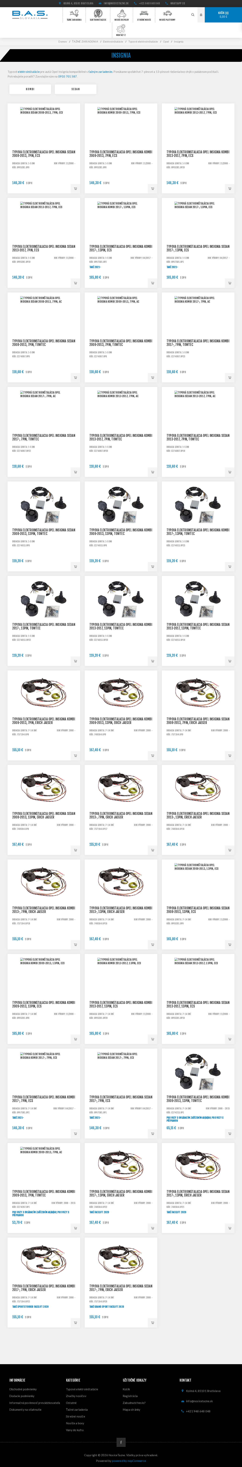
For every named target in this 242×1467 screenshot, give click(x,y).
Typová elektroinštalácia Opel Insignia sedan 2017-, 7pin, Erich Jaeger (120, 1288)
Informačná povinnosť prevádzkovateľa (34, 1402)
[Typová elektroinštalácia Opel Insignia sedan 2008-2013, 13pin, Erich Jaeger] (44, 801)
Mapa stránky (131, 1409)
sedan (75, 89)
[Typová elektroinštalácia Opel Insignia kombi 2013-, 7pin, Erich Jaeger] (44, 895)
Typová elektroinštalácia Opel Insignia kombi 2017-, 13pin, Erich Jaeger (120, 1193)
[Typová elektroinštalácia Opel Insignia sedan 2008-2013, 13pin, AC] (44, 517)
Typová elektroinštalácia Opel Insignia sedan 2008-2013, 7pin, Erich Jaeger (198, 721)
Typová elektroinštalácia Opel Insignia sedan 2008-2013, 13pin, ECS (198, 910)
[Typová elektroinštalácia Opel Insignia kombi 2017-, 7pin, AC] (198, 328)
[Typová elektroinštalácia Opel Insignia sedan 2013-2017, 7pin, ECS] (44, 234)
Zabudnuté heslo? (134, 1402)
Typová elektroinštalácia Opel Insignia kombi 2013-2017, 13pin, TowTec (120, 626)
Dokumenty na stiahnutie (25, 1409)
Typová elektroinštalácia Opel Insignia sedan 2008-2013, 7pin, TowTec (43, 342)
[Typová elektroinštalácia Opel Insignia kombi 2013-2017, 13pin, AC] (121, 612)
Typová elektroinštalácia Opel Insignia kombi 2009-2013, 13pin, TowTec (120, 531)
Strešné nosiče (75, 1416)
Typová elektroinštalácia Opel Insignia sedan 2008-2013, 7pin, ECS (43, 153)
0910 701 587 (67, 76)
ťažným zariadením (100, 71)
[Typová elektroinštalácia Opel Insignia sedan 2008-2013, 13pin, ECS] (198, 895)
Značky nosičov (76, 1396)
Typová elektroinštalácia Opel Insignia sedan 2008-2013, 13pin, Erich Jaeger (43, 815)
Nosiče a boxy (75, 1423)
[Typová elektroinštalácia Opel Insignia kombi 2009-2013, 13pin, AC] (121, 517)
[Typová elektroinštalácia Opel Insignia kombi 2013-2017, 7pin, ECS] (198, 139)
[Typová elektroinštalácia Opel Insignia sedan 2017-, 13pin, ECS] (198, 234)
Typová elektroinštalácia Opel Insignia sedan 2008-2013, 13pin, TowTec (43, 531)
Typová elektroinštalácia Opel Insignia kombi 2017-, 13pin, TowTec (198, 531)
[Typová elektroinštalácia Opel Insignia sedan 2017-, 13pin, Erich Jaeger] (198, 1179)
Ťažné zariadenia (77, 1409)
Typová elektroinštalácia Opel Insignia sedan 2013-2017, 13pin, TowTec (198, 626)
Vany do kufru (75, 1430)
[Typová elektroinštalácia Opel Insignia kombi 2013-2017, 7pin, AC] (121, 423)
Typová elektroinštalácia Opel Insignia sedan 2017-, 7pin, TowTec (43, 437)
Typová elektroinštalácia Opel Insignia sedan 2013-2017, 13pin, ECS (198, 1004)
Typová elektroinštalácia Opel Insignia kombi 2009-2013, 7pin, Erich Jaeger (43, 721)
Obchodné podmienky (23, 1389)
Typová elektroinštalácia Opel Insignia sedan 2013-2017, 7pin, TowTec (198, 437)
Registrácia (130, 1396)
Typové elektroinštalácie (82, 1389)
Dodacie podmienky (21, 1396)
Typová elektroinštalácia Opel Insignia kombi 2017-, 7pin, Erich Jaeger (43, 1288)
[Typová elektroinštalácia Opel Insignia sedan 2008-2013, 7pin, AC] (44, 328)
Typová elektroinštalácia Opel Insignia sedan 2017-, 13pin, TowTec (43, 626)
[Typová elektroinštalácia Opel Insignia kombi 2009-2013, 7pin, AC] (121, 328)
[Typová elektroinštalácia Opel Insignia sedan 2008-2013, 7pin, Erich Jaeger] (198, 706)
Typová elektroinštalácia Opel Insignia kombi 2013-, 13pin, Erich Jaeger (120, 910)
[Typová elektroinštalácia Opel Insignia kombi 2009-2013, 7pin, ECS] (121, 139)
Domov (62, 41)
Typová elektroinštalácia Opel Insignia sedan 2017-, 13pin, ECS (198, 248)
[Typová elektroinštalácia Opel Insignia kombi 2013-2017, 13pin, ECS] (121, 990)
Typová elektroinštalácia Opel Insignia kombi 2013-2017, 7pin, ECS (198, 153)
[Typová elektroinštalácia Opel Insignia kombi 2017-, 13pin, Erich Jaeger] (121, 1179)
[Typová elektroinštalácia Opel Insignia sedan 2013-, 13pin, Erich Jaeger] (198, 801)
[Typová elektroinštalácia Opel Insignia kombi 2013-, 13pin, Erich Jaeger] (121, 895)
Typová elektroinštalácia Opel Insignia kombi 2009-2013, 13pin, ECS (43, 1004)
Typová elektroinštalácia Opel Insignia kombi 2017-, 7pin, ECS (43, 1099)
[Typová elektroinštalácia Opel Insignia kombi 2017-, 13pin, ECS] (121, 234)
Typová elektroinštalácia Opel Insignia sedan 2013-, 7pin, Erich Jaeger (120, 815)
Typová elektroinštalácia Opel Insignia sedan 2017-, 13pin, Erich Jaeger (198, 1193)
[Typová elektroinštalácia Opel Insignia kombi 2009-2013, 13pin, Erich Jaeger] (121, 706)
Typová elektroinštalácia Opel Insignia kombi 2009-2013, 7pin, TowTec (120, 342)
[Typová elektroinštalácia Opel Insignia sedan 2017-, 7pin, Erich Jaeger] (121, 1274)
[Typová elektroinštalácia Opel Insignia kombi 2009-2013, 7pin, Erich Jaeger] (44, 706)
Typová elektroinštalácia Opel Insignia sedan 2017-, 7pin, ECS (120, 1099)
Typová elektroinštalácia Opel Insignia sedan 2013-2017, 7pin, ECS (43, 248)
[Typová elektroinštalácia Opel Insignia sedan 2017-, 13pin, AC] (44, 612)
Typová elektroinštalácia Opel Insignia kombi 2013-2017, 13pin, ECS (120, 1004)
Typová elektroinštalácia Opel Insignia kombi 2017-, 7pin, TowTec (198, 342)
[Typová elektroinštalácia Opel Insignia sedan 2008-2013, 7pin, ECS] (44, 139)
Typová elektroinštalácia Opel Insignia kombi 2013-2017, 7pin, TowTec (120, 437)
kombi (30, 89)
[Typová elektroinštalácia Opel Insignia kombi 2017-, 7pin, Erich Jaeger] (44, 1274)
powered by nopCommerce (129, 1460)
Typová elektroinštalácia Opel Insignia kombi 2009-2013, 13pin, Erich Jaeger (120, 721)
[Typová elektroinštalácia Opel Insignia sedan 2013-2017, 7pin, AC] (198, 423)
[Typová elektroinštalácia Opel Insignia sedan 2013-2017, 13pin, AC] (198, 612)
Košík (223, 15)
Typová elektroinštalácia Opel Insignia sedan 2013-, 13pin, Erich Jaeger (198, 815)
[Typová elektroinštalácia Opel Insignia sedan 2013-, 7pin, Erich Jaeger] (121, 801)
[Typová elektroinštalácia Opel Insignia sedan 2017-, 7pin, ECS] (121, 1085)
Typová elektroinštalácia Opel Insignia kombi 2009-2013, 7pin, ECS (120, 153)
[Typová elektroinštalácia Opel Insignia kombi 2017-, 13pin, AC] (198, 517)
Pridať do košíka (75, 188)
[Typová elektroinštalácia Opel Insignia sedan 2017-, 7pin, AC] (44, 423)
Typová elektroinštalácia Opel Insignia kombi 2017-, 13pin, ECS (120, 248)
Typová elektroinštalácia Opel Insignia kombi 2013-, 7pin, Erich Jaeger (43, 910)
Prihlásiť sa (204, 15)
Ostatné (71, 1402)
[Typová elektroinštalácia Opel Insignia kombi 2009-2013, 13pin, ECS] (44, 990)
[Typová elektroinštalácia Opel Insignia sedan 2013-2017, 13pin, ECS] (198, 990)
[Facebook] (121, 1442)
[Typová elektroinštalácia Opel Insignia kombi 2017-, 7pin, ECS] (44, 1085)
